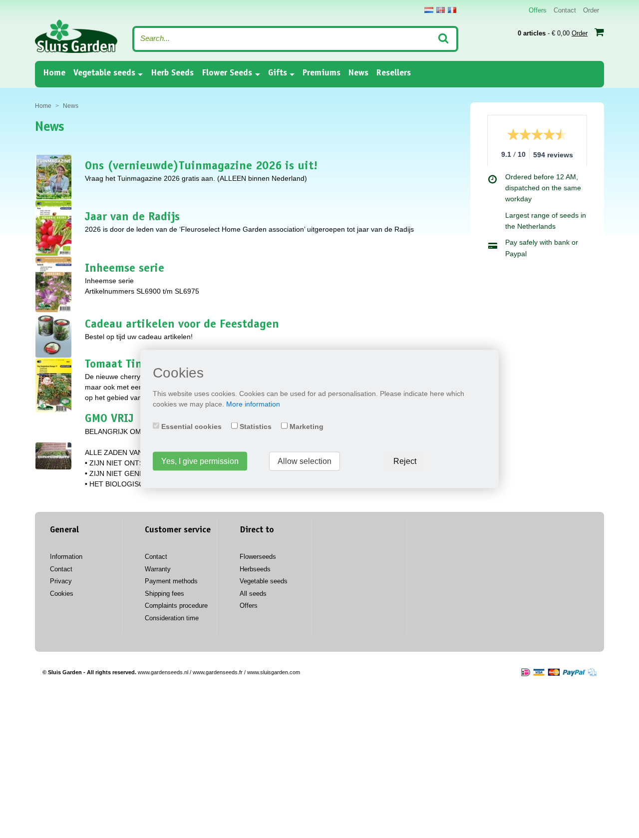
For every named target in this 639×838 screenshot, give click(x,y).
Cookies (61, 593)
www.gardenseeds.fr (218, 672)
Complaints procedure (176, 605)
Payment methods (171, 581)
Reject (404, 461)
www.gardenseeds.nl (163, 672)
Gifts (277, 73)
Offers (538, 10)
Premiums (321, 73)
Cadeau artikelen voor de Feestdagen (182, 325)
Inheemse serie (124, 269)
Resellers (393, 73)
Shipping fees (164, 593)
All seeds (253, 593)
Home (54, 73)
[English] (440, 10)
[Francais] (452, 10)
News (358, 73)
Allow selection (304, 461)
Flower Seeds (227, 73)
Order (591, 10)
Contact (565, 10)
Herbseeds (255, 569)
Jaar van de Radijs (132, 218)
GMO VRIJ (109, 419)
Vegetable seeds (104, 73)
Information (66, 556)
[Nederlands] (428, 10)
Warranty (158, 569)
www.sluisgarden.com (273, 672)
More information (253, 404)
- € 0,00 (553, 33)
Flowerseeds (258, 556)
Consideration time (172, 618)
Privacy (61, 581)
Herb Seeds (172, 73)
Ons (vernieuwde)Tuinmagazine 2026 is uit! (201, 167)
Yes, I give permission (200, 461)
